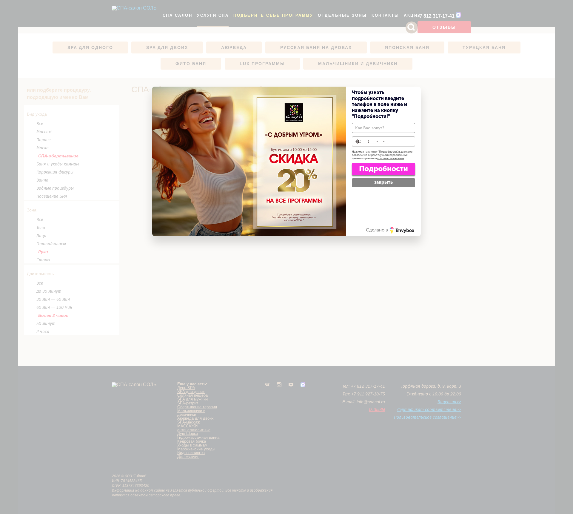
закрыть (383, 182)
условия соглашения (390, 158)
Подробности (383, 168)
